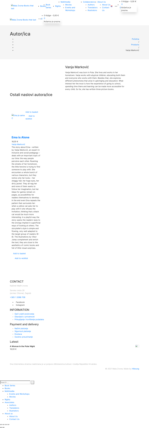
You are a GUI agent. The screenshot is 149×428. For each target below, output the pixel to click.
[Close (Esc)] (1, 424)
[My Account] (119, 6)
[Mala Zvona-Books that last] (23, 7)
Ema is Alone (20, 137)
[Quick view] (26, 121)
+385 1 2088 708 (17, 297)
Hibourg (135, 369)
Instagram (20, 305)
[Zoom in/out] (8, 424)
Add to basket (31, 112)
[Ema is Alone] (18, 116)
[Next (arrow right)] (3, 427)
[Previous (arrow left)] (1, 427)
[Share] (3, 424)
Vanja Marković (18, 144)
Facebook (20, 302)
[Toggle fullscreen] (6, 424)
